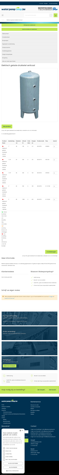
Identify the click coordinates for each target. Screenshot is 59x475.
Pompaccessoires (6, 47)
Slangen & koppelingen (7, 54)
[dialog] (13, 451)
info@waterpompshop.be (46, 435)
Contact (3, 417)
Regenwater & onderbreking (8, 44)
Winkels (4, 419)
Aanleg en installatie (6, 406)
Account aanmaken (53, 3)
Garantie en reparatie (35, 406)
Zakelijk (3, 415)
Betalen (32, 408)
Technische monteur (7, 412)
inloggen (51, 296)
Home (3, 20)
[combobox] (38, 15)
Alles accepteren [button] (13, 463)
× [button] (22, 430)
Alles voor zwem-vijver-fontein (8, 61)
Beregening (4, 57)
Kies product (7, 126)
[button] (13, 471)
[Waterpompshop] (14, 9)
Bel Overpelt (41, 390)
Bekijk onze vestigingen (9, 365)
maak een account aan (9, 298)
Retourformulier (6, 421)
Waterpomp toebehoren (29, 25)
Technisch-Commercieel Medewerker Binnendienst (14, 414)
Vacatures (4, 410)
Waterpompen (5, 33)
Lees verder (12, 444)
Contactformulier (7, 423)
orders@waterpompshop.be (48, 429)
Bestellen (33, 412)
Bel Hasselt (52, 390)
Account (41, 3)
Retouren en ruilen (35, 405)
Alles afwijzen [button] (13, 467)
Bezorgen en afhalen (35, 410)
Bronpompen (5, 40)
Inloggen (46, 3)
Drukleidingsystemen (6, 51)
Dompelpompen (6, 37)
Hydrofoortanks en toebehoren (29, 29)
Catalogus (4, 408)
